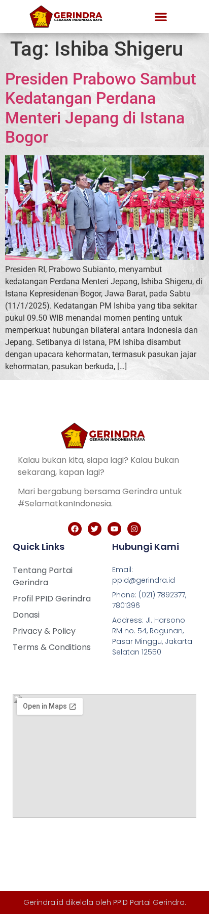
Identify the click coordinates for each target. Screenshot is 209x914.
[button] (161, 16)
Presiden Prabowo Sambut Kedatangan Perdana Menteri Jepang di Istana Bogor (100, 108)
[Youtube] (114, 529)
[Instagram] (134, 529)
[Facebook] (75, 529)
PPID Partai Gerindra (149, 902)
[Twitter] (94, 529)
